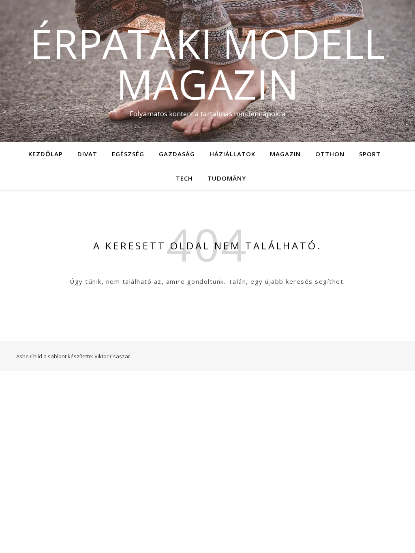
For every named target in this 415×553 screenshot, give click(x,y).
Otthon (329, 154)
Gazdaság (177, 154)
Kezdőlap (45, 154)
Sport (370, 154)
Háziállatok (232, 154)
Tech (184, 178)
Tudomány (227, 178)
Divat (87, 154)
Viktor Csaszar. (112, 356)
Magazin (285, 154)
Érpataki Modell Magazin (207, 63)
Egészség (128, 154)
